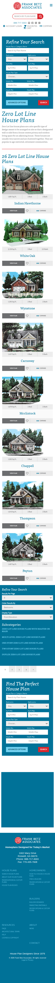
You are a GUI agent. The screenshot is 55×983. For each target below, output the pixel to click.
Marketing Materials (38, 905)
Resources (8, 925)
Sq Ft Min (9, 64)
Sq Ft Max (31, 64)
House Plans (9, 870)
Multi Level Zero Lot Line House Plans (23, 637)
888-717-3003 (20, 23)
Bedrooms (9, 55)
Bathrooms (32, 55)
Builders (34, 899)
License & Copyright (10, 938)
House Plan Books (10, 885)
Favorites (32, 26)
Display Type (7, 613)
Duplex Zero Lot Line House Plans (21, 654)
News (31, 929)
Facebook (32, 23)
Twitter (36, 23)
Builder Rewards (36, 902)
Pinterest (29, 23)
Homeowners (37, 870)
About (33, 925)
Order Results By (8, 603)
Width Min (9, 81)
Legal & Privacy (27, 960)
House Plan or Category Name (16, 46)
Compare (47, 26)
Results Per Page (8, 593)
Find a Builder (35, 879)
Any (10, 59)
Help (4, 935)
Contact (34, 943)
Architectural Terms (11, 932)
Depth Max (31, 90)
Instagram (39, 23)
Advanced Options (17, 102)
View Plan (13, 211)
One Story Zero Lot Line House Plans (22, 643)
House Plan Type (12, 73)
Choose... (12, 76)
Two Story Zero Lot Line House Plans (22, 648)
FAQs (4, 929)
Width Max (30, 81)
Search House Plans (10, 874)
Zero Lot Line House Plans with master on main (26, 630)
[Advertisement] (27, 799)
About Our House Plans (12, 877)
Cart (28, 28)
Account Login (14, 26)
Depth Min (9, 90)
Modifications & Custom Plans (12, 881)
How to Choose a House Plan (39, 875)
